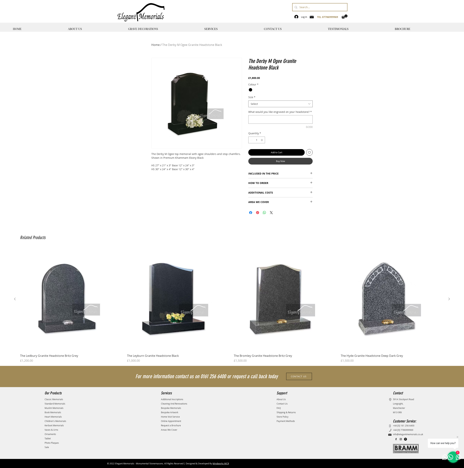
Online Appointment (171, 421)
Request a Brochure (171, 425)
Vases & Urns (51, 429)
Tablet (48, 438)
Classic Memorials (54, 399)
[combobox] (280, 103)
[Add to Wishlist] (309, 152)
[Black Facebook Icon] (396, 439)
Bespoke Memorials (171, 408)
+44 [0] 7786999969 (403, 429)
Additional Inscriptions (172, 399)
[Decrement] (251, 140)
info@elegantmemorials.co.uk (408, 434)
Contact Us (282, 403)
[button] (344, 17)
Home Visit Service (170, 416)
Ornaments (50, 434)
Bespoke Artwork (169, 412)
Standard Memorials (55, 403)
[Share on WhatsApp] (264, 212)
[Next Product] (449, 299)
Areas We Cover (169, 429)
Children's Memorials (55, 421)
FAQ (279, 408)
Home (155, 45)
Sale (47, 447)
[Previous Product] (15, 299)
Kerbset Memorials (54, 425)
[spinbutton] (256, 140)
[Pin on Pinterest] (257, 212)
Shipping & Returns (286, 412)
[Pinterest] (405, 439)
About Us (281, 399)
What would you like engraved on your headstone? (280, 112)
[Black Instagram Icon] (400, 439)
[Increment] (262, 140)
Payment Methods (286, 421)
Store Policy (282, 416)
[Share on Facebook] (250, 212)
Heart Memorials (53, 416)
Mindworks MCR (221, 463)
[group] (232, 305)
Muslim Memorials (54, 408)
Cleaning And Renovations (174, 403)
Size (251, 97)
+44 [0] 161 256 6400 (403, 425)
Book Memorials (53, 412)
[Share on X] (271, 212)
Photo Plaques (52, 442)
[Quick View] (71, 299)
